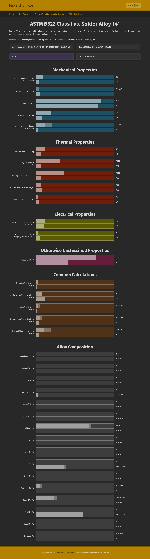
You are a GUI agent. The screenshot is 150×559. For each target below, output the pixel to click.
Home (11, 14)
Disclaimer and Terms (65, 553)
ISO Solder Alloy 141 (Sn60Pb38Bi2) (95, 47)
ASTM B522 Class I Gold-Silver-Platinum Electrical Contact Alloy (41, 47)
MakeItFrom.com (22, 5)
